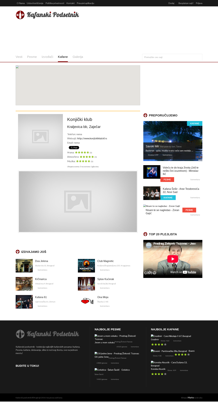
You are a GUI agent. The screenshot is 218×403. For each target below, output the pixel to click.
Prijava (199, 3)
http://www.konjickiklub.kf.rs (92, 138)
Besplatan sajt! (186, 3)
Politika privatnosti (54, 3)
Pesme (32, 56)
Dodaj (172, 3)
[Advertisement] (140, 30)
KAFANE (194, 123)
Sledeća (134, 201)
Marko (191, 397)
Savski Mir (164, 146)
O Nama (21, 3)
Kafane (63, 56)
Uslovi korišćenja (35, 3)
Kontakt (70, 3)
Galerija (78, 56)
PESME (167, 179)
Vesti (19, 56)
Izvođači (47, 56)
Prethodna (21, 201)
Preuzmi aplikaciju (86, 3)
